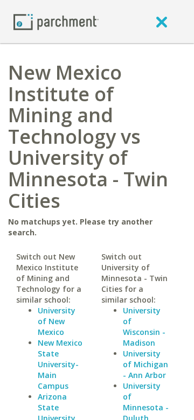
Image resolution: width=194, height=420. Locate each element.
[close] (161, 21)
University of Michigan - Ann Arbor (145, 364)
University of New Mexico (56, 321)
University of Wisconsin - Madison (144, 326)
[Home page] (56, 21)
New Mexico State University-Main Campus (60, 364)
